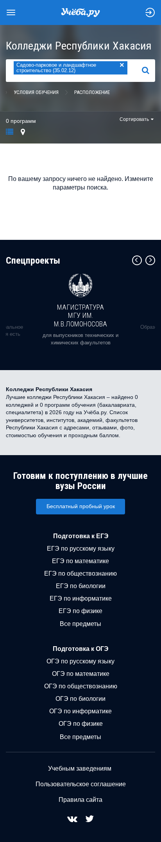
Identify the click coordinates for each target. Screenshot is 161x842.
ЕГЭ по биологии (81, 586)
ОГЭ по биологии (80, 698)
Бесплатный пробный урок (81, 506)
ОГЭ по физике (81, 723)
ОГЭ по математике (80, 673)
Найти (149, 70)
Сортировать (134, 119)
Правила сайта (80, 799)
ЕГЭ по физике (80, 611)
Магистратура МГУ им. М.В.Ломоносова (80, 315)
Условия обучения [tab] (36, 92)
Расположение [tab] (92, 92)
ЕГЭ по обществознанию (80, 573)
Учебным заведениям (79, 768)
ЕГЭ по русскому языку (80, 548)
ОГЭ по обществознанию (80, 686)
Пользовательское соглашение (81, 784)
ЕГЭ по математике (80, 561)
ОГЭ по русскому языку (80, 661)
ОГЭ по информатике (80, 711)
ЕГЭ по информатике (81, 598)
